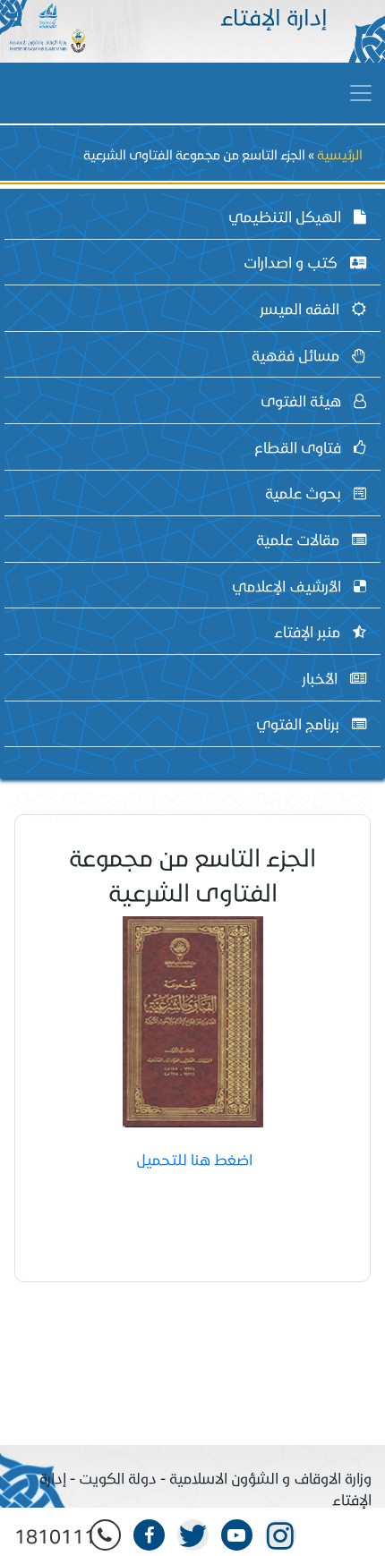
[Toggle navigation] (361, 93)
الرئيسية (340, 154)
